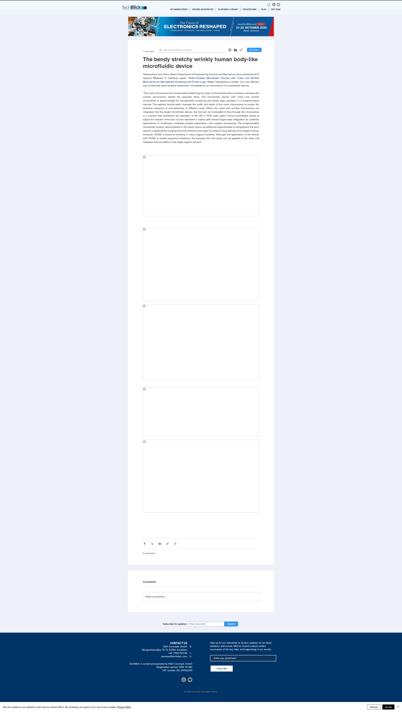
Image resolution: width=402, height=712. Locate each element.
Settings (374, 707)
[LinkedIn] (274, 4)
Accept (388, 707)
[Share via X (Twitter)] (152, 543)
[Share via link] (167, 543)
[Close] (398, 706)
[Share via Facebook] (144, 543)
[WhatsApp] (230, 49)
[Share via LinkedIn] (159, 543)
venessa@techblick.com (174, 656)
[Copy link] (241, 49)
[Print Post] (175, 543)
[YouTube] (278, 4)
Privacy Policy (124, 707)
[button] (179, 9)
